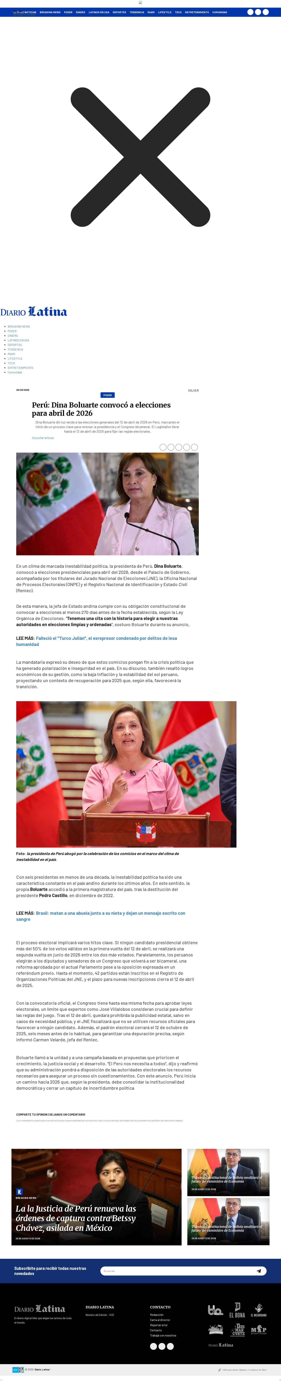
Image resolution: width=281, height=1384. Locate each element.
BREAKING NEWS (19, 326)
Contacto (156, 1330)
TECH (178, 12)
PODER (68, 12)
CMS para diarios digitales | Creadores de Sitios (245, 1370)
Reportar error (159, 1325)
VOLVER (193, 390)
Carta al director (160, 1320)
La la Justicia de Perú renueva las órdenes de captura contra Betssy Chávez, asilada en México (76, 1218)
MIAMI (151, 12)
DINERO (80, 12)
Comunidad (219, 12)
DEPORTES (119, 12)
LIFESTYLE (164, 12)
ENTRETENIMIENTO (197, 12)
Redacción (156, 1314)
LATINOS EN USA (99, 12)
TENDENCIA (137, 12)
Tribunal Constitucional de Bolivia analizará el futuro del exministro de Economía (227, 1180)
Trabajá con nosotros (163, 1335)
